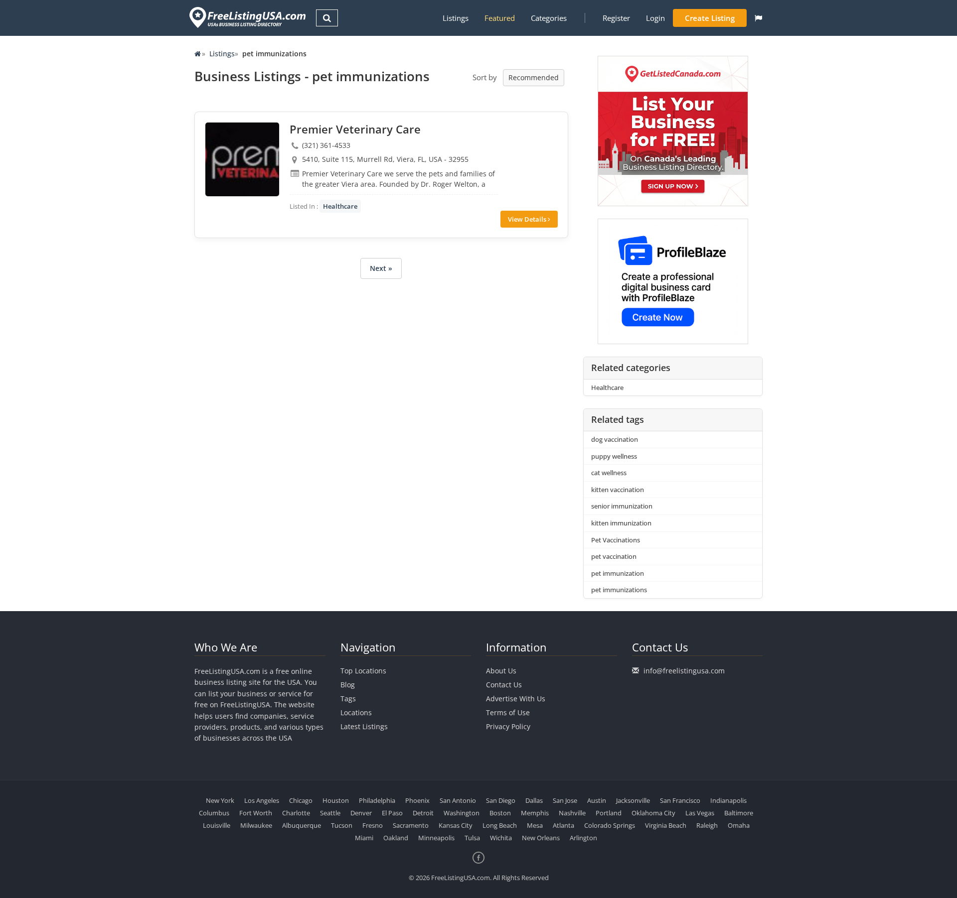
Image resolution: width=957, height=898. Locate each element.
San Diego (500, 800)
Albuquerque (301, 825)
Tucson (341, 825)
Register (616, 18)
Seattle (330, 812)
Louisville (216, 825)
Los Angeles (261, 800)
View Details (528, 219)
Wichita (501, 837)
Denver (361, 812)
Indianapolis (728, 800)
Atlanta (563, 825)
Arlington (583, 837)
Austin (596, 800)
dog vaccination (614, 439)
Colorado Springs (609, 825)
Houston (335, 800)
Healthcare (340, 206)
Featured (499, 18)
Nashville (572, 812)
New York (220, 800)
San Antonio (458, 800)
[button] (758, 18)
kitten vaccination (617, 489)
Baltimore (738, 812)
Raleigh (707, 825)
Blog (347, 684)
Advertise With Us (515, 698)
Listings (456, 18)
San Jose (565, 800)
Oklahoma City (653, 812)
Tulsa (472, 837)
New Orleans (541, 837)
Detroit (423, 812)
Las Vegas (699, 812)
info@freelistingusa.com (684, 670)
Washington (461, 812)
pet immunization (617, 573)
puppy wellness (614, 456)
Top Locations (363, 670)
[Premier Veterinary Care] (242, 159)
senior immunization (621, 506)
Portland (609, 812)
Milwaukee (256, 825)
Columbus (214, 812)
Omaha (739, 825)
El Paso (392, 812)
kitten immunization (621, 522)
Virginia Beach (665, 825)
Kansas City (456, 825)
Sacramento (411, 825)
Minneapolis (436, 837)
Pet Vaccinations (615, 539)
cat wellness (609, 472)
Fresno (372, 825)
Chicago (301, 800)
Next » (381, 268)
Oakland (395, 837)
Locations (356, 712)
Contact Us (504, 684)
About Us (501, 670)
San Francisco (680, 800)
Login (655, 18)
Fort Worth (255, 812)
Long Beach (499, 825)
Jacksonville (633, 800)
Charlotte (296, 812)
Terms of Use (508, 712)
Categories (549, 18)
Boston (500, 812)
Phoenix (417, 800)
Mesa (535, 825)
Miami (364, 837)
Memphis (535, 812)
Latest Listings (364, 726)
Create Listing (710, 18)
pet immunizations (619, 589)
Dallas (534, 800)
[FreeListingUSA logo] (246, 17)
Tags (348, 698)
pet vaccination (614, 556)
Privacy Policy (508, 726)
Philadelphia (377, 800)
